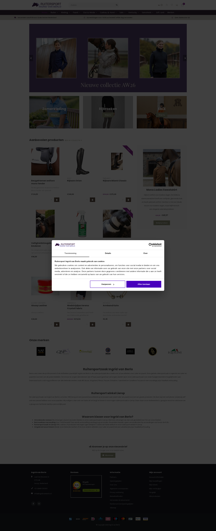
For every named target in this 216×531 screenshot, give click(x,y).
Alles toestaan (144, 284)
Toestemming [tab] (70, 253)
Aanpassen (106, 284)
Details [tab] (108, 253)
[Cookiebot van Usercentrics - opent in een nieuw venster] (151, 245)
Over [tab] (145, 253)
